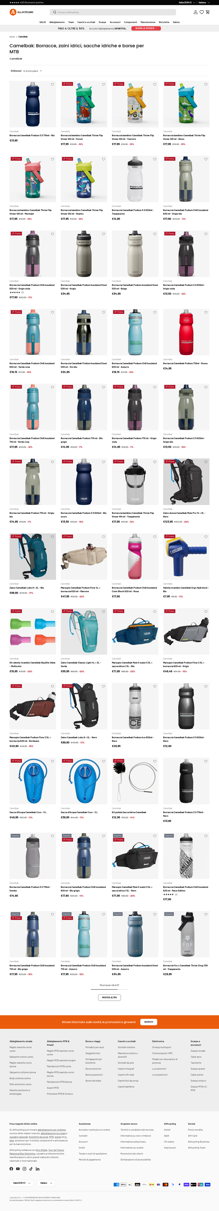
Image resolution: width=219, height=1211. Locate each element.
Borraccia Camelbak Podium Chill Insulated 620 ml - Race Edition (185, 888)
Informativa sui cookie (132, 1147)
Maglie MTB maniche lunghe (61, 1060)
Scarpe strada (198, 1050)
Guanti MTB (53, 1087)
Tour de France (56, 1149)
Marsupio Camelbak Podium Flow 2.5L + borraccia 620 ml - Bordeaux (30, 739)
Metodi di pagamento (90, 1159)
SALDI (42, 22)
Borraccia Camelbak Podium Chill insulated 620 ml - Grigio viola (32, 286)
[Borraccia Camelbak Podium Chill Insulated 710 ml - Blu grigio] (33, 934)
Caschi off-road (126, 1074)
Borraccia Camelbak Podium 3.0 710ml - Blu (32, 135)
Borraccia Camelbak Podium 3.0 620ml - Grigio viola (184, 286)
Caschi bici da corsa (128, 1080)
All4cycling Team (196, 1147)
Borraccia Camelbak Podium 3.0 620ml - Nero (184, 739)
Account (83, 1141)
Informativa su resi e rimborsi (136, 1135)
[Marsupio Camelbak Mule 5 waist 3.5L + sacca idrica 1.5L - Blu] (135, 631)
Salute (176, 22)
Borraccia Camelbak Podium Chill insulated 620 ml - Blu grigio (83, 888)
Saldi (166, 1135)
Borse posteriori (94, 1074)
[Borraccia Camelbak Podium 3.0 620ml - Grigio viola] (186, 254)
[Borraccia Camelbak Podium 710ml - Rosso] (186, 332)
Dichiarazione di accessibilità (136, 1159)
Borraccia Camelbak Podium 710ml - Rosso (185, 363)
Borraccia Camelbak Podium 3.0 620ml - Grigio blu (184, 440)
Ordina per (16, 70)
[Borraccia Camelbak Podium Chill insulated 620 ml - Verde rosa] (33, 332)
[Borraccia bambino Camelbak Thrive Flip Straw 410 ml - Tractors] (135, 104)
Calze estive (197, 1074)
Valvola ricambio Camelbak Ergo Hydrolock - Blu (186, 589)
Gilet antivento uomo (20, 1084)
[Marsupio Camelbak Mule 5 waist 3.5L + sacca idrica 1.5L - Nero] (135, 856)
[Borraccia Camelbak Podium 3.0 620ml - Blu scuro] (84, 481)
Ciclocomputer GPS (162, 1053)
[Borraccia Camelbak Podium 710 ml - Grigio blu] (33, 481)
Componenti (130, 22)
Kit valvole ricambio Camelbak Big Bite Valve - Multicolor (32, 664)
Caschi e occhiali (86, 22)
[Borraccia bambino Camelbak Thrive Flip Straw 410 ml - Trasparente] (135, 481)
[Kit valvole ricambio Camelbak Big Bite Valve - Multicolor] (33, 631)
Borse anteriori (93, 1068)
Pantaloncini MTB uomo (59, 1066)
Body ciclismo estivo (20, 1078)
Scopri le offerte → (146, 28)
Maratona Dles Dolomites (22, 1153)
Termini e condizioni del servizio (137, 1129)
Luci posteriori (160, 1074)
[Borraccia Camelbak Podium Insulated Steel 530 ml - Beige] (135, 254)
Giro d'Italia (41, 1149)
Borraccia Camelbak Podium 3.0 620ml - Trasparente (133, 212)
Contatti (83, 1135)
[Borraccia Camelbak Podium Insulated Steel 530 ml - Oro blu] (84, 332)
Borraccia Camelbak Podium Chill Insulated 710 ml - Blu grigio (32, 967)
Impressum (170, 1147)
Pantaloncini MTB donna (59, 1081)
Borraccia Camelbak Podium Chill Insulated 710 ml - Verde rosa (32, 440)
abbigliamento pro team (53, 1133)
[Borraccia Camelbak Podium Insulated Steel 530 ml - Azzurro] (135, 934)
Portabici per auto (95, 1047)
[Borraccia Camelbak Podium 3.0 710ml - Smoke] (33, 856)
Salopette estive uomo (21, 1056)
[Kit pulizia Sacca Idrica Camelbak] (135, 781)
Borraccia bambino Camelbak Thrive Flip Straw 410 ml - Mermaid (31, 212)
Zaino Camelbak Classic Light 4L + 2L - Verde (81, 664)
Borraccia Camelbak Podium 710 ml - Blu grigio (82, 440)
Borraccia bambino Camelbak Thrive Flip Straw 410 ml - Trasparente (133, 514)
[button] (208, 12)
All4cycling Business (198, 1141)
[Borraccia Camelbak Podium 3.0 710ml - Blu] (33, 104)
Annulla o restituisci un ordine (94, 1129)
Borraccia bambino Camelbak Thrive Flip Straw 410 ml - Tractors (133, 137)
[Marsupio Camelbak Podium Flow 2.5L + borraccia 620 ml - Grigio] (186, 631)
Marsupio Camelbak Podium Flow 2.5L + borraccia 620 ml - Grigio (183, 664)
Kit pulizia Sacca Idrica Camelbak (129, 812)
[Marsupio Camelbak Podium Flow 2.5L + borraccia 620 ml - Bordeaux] (33, 706)
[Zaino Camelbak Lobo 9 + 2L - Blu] (33, 556)
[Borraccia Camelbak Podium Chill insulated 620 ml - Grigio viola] (33, 254)
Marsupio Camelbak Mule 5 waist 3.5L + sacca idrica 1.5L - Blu (132, 664)
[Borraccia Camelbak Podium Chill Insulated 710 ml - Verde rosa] (33, 407)
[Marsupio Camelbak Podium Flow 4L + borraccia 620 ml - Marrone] (84, 556)
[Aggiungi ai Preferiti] (52, 84)
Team (71, 22)
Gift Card (192, 1135)
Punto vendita (195, 1129)
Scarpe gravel (198, 1068)
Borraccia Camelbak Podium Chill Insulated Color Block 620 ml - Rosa (134, 589)
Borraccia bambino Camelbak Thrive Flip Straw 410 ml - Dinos (184, 137)
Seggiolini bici (93, 1053)
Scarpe (102, 22)
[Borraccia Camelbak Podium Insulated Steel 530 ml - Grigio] (84, 254)
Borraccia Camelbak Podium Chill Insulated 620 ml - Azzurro (134, 365)
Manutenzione (148, 22)
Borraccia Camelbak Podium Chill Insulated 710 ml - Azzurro (83, 967)
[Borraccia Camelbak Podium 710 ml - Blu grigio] (84, 407)
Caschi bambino (126, 1086)
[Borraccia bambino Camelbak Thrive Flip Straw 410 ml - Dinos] (186, 104)
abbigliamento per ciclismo (52, 1129)
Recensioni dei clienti (132, 1153)
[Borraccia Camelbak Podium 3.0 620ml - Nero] (186, 706)
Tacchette (196, 1062)
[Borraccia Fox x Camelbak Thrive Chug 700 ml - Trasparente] (186, 934)
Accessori (115, 22)
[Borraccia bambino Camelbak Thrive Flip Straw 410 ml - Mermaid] (33, 179)
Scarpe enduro (198, 1080)
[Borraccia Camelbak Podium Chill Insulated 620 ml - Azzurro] (135, 332)
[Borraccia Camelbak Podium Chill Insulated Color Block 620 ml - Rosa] (135, 556)
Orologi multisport (161, 1047)
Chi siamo (169, 1141)
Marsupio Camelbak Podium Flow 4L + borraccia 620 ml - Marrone (80, 589)
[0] (201, 12)
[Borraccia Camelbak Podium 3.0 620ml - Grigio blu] (186, 407)
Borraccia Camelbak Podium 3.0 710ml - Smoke (30, 888)
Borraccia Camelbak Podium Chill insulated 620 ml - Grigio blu (185, 212)
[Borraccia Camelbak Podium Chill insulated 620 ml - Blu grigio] (84, 856)
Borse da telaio (93, 1080)
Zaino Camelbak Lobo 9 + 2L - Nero (79, 737)
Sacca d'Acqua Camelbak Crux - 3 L (28, 812)
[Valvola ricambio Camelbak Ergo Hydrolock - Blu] (186, 556)
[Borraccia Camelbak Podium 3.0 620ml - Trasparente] (135, 179)
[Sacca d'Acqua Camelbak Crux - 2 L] (84, 781)
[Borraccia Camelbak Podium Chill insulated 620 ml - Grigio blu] (186, 179)
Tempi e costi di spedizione (93, 1153)
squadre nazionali (19, 1136)
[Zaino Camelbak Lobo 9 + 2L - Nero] (84, 706)
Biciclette (164, 22)
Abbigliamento (57, 22)
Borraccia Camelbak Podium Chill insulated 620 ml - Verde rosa (32, 365)
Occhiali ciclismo (126, 1047)
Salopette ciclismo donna (23, 1072)
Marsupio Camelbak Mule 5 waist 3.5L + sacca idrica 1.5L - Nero (132, 888)
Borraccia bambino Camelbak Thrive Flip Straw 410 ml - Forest (82, 137)
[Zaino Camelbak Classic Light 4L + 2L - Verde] (84, 631)
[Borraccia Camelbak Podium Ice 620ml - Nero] (135, 706)
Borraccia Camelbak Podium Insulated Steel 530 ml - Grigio (84, 286)
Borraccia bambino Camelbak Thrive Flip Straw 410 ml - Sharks (82, 212)
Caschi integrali (126, 1068)
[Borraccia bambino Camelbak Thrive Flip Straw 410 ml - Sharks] (84, 179)
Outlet (167, 1129)
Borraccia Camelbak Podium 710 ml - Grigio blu (32, 514)
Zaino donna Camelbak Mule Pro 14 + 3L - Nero (184, 514)
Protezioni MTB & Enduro (60, 1093)
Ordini (82, 1147)
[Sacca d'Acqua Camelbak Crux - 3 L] (33, 781)
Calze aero (196, 1056)
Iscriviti (148, 1022)
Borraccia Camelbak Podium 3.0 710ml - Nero (183, 814)
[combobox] (113, 12)
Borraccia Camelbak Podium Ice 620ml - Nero (133, 739)
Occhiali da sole (126, 1062)
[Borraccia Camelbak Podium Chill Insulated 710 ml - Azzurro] (84, 934)
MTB (51, 1136)
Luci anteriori (159, 1068)
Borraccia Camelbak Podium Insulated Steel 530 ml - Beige (135, 286)
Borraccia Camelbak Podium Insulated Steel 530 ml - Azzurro (135, 967)
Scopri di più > (54, 2)
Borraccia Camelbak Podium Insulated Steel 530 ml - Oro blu (84, 365)
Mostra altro (109, 997)
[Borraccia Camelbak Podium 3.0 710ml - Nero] (186, 781)
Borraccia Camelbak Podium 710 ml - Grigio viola (134, 440)
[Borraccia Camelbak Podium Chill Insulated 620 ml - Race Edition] (186, 856)
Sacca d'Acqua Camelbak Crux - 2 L (79, 812)
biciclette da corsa (38, 1136)
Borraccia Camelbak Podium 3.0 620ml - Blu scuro (84, 514)
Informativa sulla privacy (133, 1141)
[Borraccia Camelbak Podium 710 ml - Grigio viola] (135, 407)
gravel (58, 1136)
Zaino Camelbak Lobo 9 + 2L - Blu (27, 587)
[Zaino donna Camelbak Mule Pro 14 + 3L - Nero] (186, 481)
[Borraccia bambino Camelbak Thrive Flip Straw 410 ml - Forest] (84, 104)
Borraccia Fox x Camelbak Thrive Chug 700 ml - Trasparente (185, 967)
